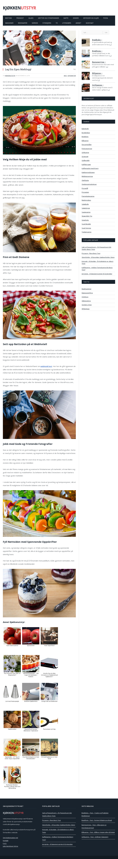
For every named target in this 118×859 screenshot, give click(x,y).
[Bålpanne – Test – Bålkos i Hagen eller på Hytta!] (86, 76)
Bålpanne (85, 141)
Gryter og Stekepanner (48, 18)
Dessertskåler (87, 145)
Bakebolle (85, 129)
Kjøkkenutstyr (10, 75)
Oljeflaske (85, 180)
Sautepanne (86, 212)
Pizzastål (85, 188)
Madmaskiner (86, 289)
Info (65, 75)
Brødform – (97, 51)
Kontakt (90, 23)
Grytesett (85, 156)
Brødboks (85, 137)
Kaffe (65, 18)
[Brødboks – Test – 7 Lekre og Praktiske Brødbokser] (86, 42)
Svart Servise (86, 228)
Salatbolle (85, 204)
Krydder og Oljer (91, 18)
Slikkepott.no (86, 301)
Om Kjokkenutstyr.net (10, 838)
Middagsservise (87, 176)
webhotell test (46, 366)
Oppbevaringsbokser (89, 184)
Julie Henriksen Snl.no (10, 846)
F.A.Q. (5, 843)
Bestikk (8, 18)
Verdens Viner (87, 305)
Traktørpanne (86, 232)
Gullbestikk (86, 160)
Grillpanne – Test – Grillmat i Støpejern (95, 837)
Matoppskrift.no (87, 293)
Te (57, 23)
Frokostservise (87, 149)
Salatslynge (86, 208)
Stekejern (47, 23)
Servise (35, 23)
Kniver (76, 18)
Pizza (105, 18)
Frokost (20, 18)
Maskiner (9, 23)
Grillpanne (85, 152)
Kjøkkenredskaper (88, 172)
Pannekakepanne (88, 196)
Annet (78, 23)
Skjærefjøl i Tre (87, 216)
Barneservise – (99, 62)
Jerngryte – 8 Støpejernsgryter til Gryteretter (97, 274)
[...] (110, 45)
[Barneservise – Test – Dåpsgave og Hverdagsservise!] (86, 65)
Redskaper (22, 23)
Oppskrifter (72, 75)
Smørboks (85, 220)
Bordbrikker (86, 133)
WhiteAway (86, 309)
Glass (30, 18)
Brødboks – (97, 40)
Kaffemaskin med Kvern (90, 168)
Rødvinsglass (86, 200)
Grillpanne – (98, 85)
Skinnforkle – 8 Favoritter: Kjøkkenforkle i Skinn (98, 257)
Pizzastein (85, 192)
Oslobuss (85, 297)
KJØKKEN (19, 8)
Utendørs (66, 23)
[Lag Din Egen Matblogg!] (39, 48)
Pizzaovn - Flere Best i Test (91, 253)
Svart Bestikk (86, 224)
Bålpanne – (97, 73)
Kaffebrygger (86, 164)
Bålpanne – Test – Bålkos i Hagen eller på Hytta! (98, 832)
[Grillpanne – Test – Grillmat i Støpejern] (86, 88)
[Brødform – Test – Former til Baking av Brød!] (86, 54)
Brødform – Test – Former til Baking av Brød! (97, 820)
